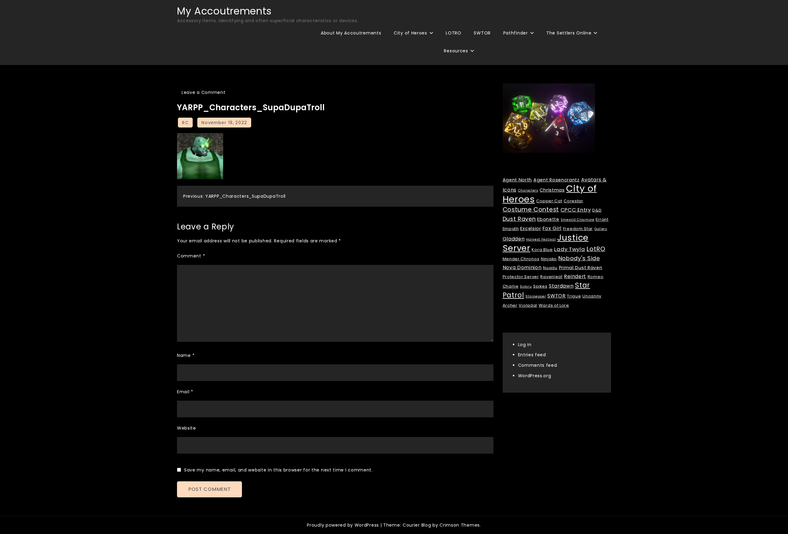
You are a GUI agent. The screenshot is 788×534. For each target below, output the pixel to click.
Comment (191, 256)
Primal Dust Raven (580, 267)
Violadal (528, 305)
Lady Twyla (569, 249)
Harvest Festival (541, 239)
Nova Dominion (522, 267)
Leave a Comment (204, 92)
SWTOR (482, 33)
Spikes (540, 286)
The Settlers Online (568, 33)
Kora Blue (542, 249)
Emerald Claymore (577, 219)
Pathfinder (515, 33)
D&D (596, 210)
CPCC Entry (576, 209)
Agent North (517, 179)
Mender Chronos (521, 258)
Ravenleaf (551, 276)
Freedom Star (578, 228)
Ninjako (549, 258)
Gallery (600, 228)
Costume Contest (531, 209)
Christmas (552, 190)
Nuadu (550, 267)
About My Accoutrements (351, 33)
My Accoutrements (224, 11)
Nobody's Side (579, 258)
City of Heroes (410, 33)
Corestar (573, 201)
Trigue (574, 296)
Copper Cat (549, 201)
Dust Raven (519, 218)
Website (186, 428)
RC (185, 122)
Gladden (514, 238)
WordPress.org (534, 376)
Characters (528, 190)
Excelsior (530, 228)
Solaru (526, 286)
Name (186, 355)
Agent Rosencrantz (556, 179)
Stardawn (561, 285)
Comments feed (537, 365)
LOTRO (453, 33)
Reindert (575, 276)
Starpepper (535, 296)
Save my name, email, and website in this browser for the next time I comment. (278, 470)
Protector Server (521, 276)
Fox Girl (551, 228)
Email (185, 392)
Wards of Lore (554, 305)
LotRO (595, 248)
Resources (456, 51)
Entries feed (532, 355)
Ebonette (548, 219)
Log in (525, 344)
